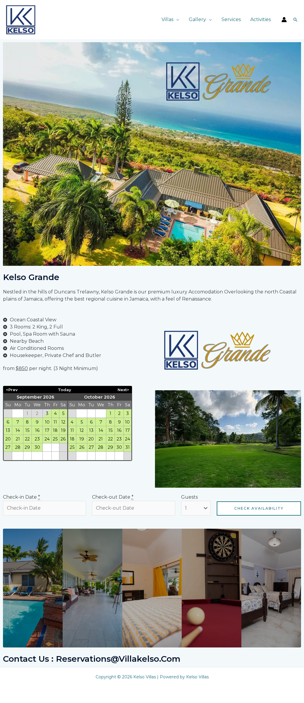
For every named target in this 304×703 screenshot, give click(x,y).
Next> (123, 389)
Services (231, 19)
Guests (189, 497)
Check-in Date (21, 497)
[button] (295, 19)
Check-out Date (113, 497)
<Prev (12, 389)
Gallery (197, 19)
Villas (167, 19)
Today (64, 389)
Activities (260, 19)
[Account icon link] (284, 19)
